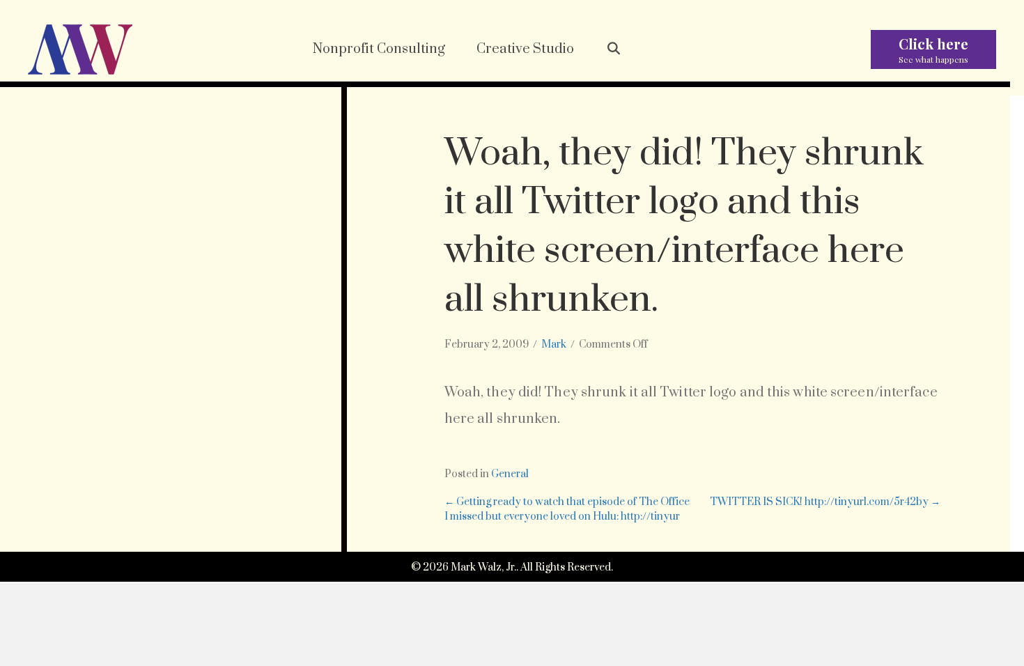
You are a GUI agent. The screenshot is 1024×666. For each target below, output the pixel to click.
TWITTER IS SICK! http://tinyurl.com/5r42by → (825, 502)
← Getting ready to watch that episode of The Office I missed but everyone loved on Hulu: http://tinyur (567, 508)
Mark (553, 344)
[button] (613, 49)
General (510, 474)
